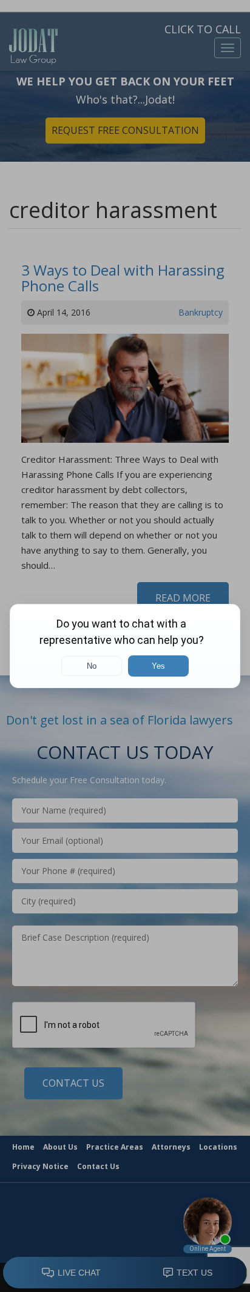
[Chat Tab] (125, 646)
